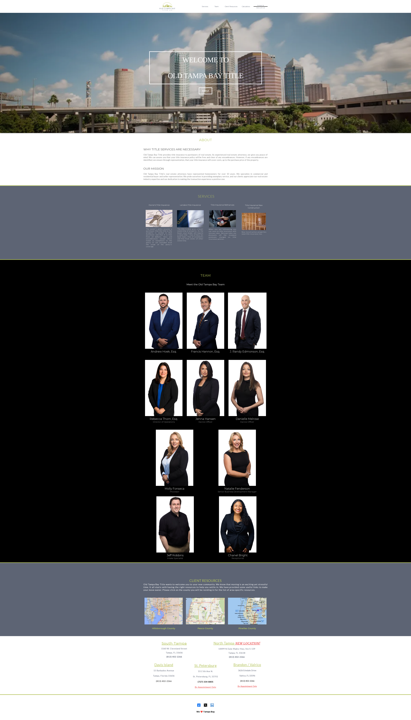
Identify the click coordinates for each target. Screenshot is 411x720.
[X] (205, 705)
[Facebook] (199, 705)
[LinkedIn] (212, 705)
